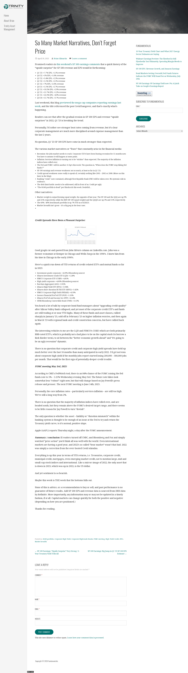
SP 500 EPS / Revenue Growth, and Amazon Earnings (157, 69)
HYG (121, 539)
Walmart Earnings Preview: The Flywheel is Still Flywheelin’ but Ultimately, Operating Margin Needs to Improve (159, 61)
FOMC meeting (99, 539)
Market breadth (41, 541)
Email (37, 609)
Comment (38, 575)
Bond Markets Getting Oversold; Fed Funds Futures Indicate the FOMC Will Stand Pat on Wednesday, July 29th (158, 76)
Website (37, 619)
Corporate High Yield (63, 539)
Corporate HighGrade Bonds (82, 539)
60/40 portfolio (48, 539)
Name (37, 599)
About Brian (9, 21)
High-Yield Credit (112, 539)
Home (6, 15)
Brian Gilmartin (60, 59)
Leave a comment (79, 59)
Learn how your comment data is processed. (85, 638)
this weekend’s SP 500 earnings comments (78, 64)
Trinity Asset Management (9, 27)
